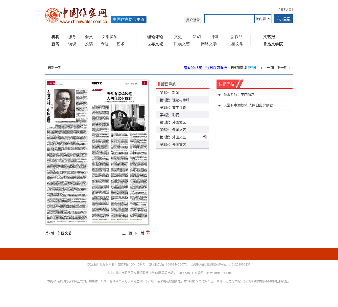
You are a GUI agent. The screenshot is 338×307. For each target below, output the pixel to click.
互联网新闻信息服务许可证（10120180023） (221, 264)
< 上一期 (267, 67)
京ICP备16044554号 (132, 264)
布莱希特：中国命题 (239, 94)
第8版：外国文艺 (173, 144)
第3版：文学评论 (173, 107)
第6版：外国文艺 (173, 129)
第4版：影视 (169, 114)
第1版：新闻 (169, 92)
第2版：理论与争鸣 (175, 99)
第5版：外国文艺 (173, 122)
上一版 (127, 232)
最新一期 (55, 67)
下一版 (139, 232)
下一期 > (283, 67)
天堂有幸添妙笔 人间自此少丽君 (248, 104)
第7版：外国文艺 (173, 136)
